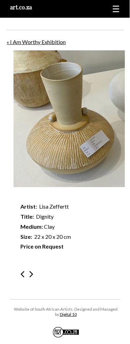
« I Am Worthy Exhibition (36, 42)
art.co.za (21, 7)
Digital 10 (68, 314)
